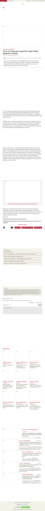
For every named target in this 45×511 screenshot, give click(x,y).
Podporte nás (3, 0)
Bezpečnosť (10, 381)
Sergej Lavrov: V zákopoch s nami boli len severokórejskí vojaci (15, 263)
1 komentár (18, 382)
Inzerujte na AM (10, 0)
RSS (15, 502)
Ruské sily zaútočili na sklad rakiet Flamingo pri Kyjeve (13, 256)
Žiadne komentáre (6, 363)
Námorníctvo (12, 49)
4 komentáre (5, 382)
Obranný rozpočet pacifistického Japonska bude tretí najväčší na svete (22, 203)
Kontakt (21, 502)
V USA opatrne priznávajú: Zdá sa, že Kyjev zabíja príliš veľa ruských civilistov (18, 258)
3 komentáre (32, 403)
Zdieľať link (17, 227)
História (10, 362)
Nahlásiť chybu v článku (27, 227)
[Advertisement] (22, 17)
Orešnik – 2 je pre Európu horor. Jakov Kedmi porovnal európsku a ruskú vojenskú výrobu (20, 254)
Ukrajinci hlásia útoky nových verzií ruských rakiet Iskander (14, 261)
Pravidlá (25, 502)
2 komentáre (5, 403)
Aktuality (6, 49)
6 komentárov (38, 440)
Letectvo (37, 362)
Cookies (28, 502)
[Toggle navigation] (3, 7)
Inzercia (18, 502)
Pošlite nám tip (38, 227)
